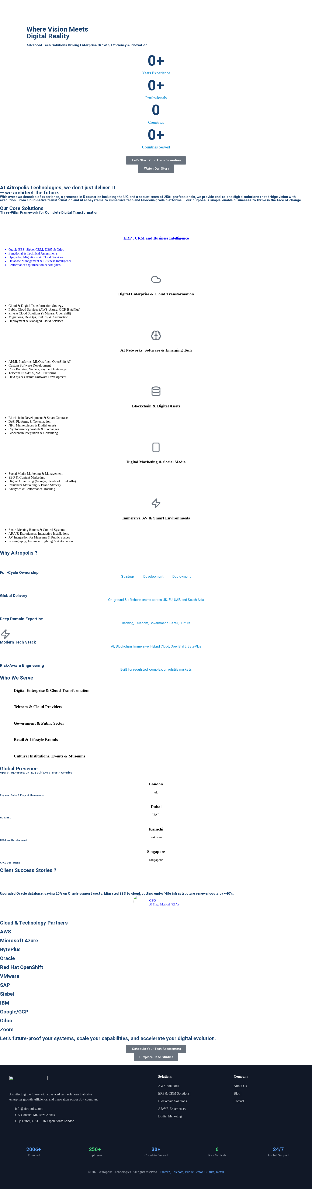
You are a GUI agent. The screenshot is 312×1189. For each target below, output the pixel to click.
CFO (152, 900)
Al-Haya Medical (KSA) (164, 904)
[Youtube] (26, 1130)
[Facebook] (11, 1130)
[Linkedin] (18, 1130)
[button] (2, 896)
